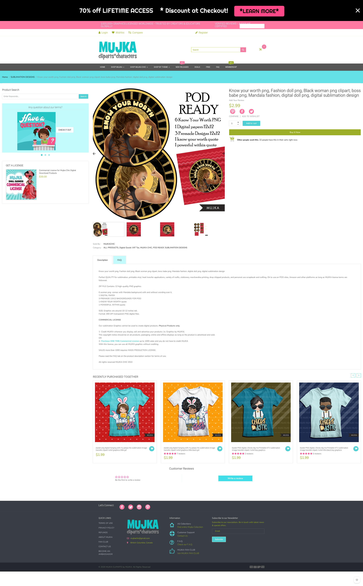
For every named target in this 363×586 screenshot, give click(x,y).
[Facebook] (242, 111)
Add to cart (251, 123)
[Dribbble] (175, 505)
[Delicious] (182, 505)
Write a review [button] (235, 478)
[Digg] (189, 505)
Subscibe (219, 539)
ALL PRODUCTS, (111, 247)
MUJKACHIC (109, 244)
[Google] (153, 505)
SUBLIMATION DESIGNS (23, 77)
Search (83, 96)
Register (203, 32)
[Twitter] (251, 111)
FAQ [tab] (119, 260)
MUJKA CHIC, (146, 247)
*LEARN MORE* (259, 11)
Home (5, 77)
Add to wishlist (250, 116)
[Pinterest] (148, 506)
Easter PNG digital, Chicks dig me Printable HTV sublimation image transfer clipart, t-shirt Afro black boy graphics (324, 449)
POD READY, (158, 247)
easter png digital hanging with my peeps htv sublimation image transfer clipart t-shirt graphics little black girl (189, 449)
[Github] (157, 505)
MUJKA (128, 567)
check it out (64, 130)
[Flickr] (164, 505)
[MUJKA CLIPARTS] (118, 49)
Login (104, 32)
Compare (137, 32)
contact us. (197, 365)
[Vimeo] (178, 505)
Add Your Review (236, 100)
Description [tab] (102, 260)
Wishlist (120, 32)
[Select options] (151, 448)
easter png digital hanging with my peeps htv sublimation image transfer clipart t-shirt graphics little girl (121, 449)
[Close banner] (358, 10)
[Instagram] (139, 506)
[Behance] (192, 505)
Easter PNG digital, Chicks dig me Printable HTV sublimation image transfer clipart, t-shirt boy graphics (256, 449)
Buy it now (295, 132)
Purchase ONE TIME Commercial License (120, 341)
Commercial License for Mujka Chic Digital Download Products (57, 171)
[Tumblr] (171, 505)
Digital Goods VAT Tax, (129, 247)
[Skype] (185, 505)
